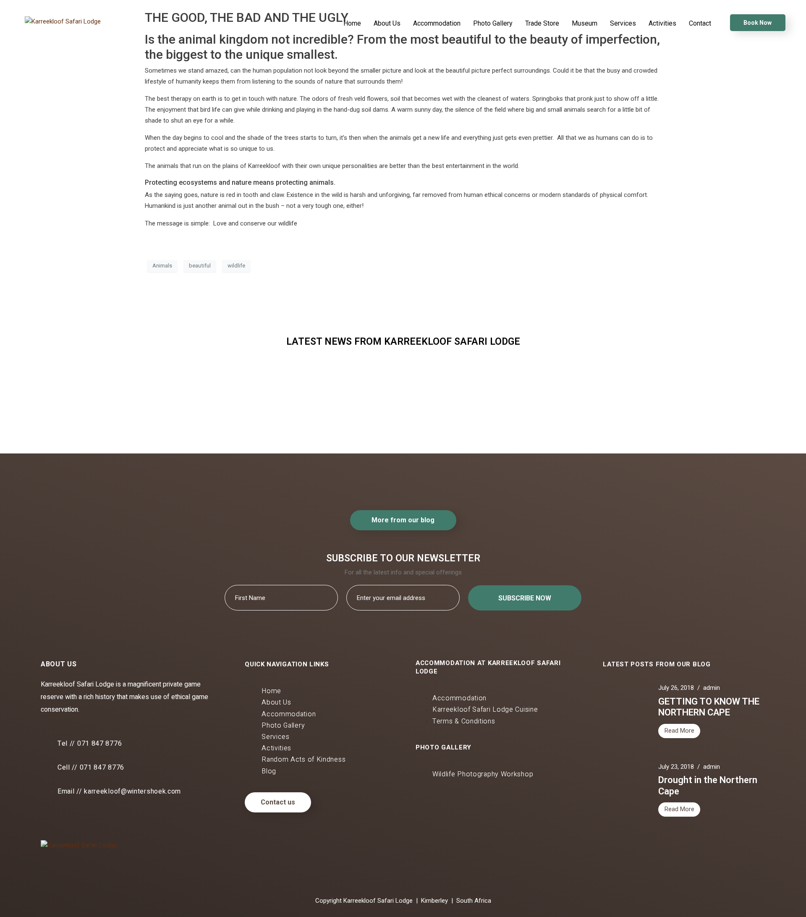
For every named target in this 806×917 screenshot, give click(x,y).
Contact (700, 23)
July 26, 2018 (676, 688)
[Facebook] (51, 817)
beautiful (200, 265)
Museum (584, 23)
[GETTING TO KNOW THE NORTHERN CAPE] (189, 435)
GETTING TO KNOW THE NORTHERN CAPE (708, 707)
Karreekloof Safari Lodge (189, 396)
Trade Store (542, 23)
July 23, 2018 (676, 766)
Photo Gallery (493, 23)
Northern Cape (348, 393)
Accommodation (437, 23)
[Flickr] (104, 817)
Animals (162, 265)
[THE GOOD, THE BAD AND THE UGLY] (511, 435)
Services (623, 23)
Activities (662, 23)
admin (711, 688)
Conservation (509, 393)
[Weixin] (131, 817)
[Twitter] (78, 817)
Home (352, 23)
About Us (387, 23)
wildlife (236, 265)
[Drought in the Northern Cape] (350, 435)
